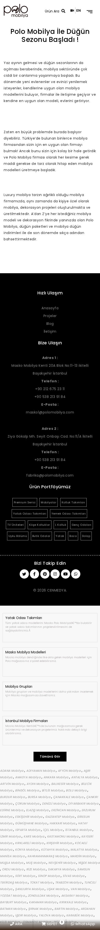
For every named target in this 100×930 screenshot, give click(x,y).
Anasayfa (50, 308)
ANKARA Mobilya (56, 777)
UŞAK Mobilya (57, 889)
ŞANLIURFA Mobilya (30, 889)
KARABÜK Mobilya (80, 915)
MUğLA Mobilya (12, 863)
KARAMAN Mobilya (43, 902)
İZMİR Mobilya (11, 836)
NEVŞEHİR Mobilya (62, 863)
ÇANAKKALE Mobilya (68, 797)
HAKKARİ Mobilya (63, 823)
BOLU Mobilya (76, 790)
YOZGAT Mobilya (13, 895)
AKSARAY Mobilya (75, 895)
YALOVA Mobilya (51, 915)
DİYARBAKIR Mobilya (83, 803)
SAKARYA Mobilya (61, 869)
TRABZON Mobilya (68, 882)
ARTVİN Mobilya (12, 784)
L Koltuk (60, 525)
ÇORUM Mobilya (27, 803)
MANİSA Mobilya (12, 856)
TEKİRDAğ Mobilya (14, 882)
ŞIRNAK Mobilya (40, 909)
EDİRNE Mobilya (12, 810)
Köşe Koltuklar (39, 525)
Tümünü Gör (50, 756)
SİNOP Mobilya (49, 876)
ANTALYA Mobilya (84, 777)
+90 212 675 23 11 (50, 388)
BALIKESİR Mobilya (65, 784)
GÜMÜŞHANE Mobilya (31, 823)
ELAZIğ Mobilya (38, 810)
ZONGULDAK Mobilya (43, 895)
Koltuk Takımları (73, 502)
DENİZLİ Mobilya (54, 803)
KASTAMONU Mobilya (63, 836)
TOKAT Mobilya (41, 882)
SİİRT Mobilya (25, 876)
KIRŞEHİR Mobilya (59, 843)
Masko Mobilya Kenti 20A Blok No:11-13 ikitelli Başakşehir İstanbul (50, 365)
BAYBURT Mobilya (13, 902)
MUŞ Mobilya (36, 863)
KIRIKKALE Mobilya (73, 902)
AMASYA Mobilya (28, 777)
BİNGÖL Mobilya (27, 790)
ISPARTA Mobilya (28, 830)
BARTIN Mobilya (66, 909)
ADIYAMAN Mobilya (41, 771)
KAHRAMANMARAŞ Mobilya (47, 856)
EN (78, 10)
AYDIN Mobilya (37, 784)
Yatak (60, 536)
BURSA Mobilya (39, 797)
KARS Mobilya (34, 836)
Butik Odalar (41, 536)
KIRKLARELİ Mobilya (29, 843)
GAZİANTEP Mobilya (60, 817)
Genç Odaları (82, 525)
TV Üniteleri (15, 525)
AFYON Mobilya (70, 771)
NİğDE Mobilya (89, 863)
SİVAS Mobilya (74, 876)
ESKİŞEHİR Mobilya (29, 817)
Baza (73, 536)
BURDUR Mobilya (13, 797)
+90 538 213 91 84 (50, 396)
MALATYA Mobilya (84, 849)
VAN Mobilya (80, 889)
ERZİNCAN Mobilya (65, 810)
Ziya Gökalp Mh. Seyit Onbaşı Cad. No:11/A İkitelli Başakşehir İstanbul (50, 436)
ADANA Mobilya (12, 771)
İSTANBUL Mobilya (79, 830)
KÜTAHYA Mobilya (54, 849)
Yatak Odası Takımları (29, 514)
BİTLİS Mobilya (53, 790)
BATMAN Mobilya (13, 909)
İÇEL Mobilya (53, 830)
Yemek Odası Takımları (68, 514)
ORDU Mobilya (13, 869)
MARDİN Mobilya (83, 856)
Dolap (86, 536)
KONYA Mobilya (27, 849)
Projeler (50, 315)
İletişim (50, 331)
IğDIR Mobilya (26, 915)
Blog (50, 323)
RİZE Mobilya (36, 869)
